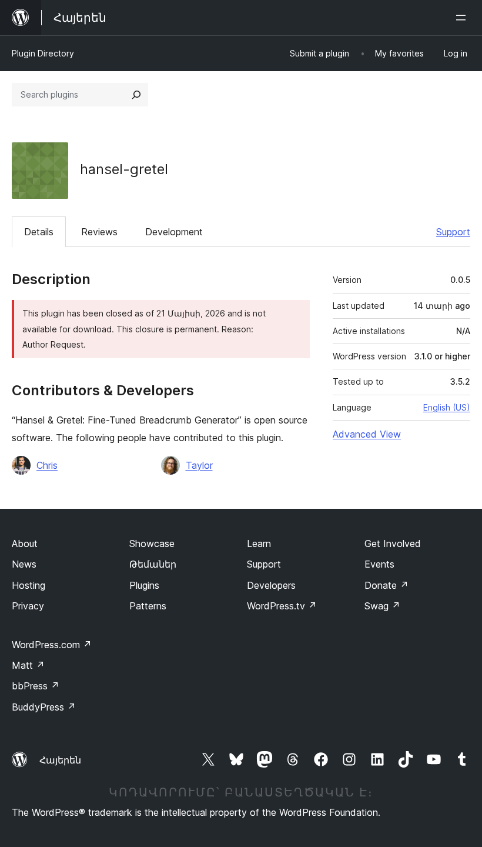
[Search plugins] (136, 94)
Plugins (144, 585)
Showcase (152, 543)
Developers (271, 585)
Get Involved (392, 543)
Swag (382, 606)
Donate (386, 585)
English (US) (446, 407)
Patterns (147, 606)
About (25, 543)
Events (379, 564)
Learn (259, 543)
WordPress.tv (282, 606)
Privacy (28, 606)
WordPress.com (52, 645)
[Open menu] (463, 17)
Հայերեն (60, 760)
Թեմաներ (152, 564)
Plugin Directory (43, 53)
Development (174, 232)
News (24, 564)
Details (38, 232)
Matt (28, 665)
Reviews (99, 232)
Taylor (199, 465)
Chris (47, 465)
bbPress (35, 686)
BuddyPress (44, 707)
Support (453, 232)
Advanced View (367, 434)
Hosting (28, 585)
